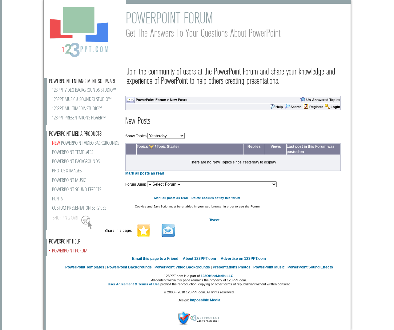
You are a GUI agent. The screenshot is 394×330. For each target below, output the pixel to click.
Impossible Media (205, 300)
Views (276, 146)
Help (279, 107)
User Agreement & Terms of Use (133, 284)
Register (316, 107)
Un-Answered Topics (323, 100)
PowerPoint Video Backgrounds (182, 267)
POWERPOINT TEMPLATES (72, 152)
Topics (142, 146)
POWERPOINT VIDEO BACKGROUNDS (85, 143)
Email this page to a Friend (155, 258)
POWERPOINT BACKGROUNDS (76, 162)
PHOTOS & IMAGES (67, 171)
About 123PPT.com (199, 258)
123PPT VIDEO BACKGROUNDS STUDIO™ (84, 90)
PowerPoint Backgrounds (129, 267)
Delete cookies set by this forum (215, 197)
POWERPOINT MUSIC (69, 180)
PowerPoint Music (269, 267)
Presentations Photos (232, 267)
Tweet (214, 220)
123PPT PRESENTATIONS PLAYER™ (79, 118)
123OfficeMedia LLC (217, 276)
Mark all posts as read (144, 173)
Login (335, 107)
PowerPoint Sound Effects (310, 267)
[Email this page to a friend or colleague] (168, 230)
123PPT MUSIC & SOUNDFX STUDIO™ (81, 100)
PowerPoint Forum (151, 100)
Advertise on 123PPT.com (243, 258)
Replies (254, 146)
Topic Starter (168, 146)
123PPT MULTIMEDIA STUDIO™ (77, 109)
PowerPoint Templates (84, 267)
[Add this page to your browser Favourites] (143, 230)
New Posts (178, 100)
